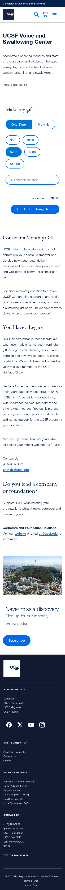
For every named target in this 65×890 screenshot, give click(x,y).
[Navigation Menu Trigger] (54, 14)
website (20, 533)
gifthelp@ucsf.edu (16, 469)
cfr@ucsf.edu (48, 533)
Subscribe (16, 640)
